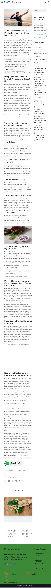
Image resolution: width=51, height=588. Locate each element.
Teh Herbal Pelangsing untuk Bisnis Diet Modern (39, 111)
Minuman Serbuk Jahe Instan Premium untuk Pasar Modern (40, 61)
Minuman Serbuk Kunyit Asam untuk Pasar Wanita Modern (40, 52)
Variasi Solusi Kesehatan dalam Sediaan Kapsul (16, 64)
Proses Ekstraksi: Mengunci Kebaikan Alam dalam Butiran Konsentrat (17, 68)
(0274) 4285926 (13, 573)
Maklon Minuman (38, 560)
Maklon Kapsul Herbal (39, 553)
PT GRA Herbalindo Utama (11, 391)
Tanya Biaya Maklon (39, 566)
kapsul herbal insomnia (19, 474)
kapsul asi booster (9, 470)
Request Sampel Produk (40, 563)
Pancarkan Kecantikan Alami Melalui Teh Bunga (39, 102)
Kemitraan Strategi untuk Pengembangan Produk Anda (18, 73)
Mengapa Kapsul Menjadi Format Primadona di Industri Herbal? (18, 62)
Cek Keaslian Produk (39, 568)
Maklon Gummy (38, 561)
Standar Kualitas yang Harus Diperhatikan (15, 66)
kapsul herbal (8, 474)
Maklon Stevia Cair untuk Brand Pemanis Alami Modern (40, 120)
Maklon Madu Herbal (39, 558)
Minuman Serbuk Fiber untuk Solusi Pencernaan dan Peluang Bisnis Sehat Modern (40, 83)
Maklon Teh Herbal (39, 556)
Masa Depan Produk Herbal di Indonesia (15, 71)
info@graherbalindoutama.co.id (39, 573)
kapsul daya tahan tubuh (21, 470)
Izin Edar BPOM (9, 270)
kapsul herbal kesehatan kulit (12, 477)
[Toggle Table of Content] (29, 59)
